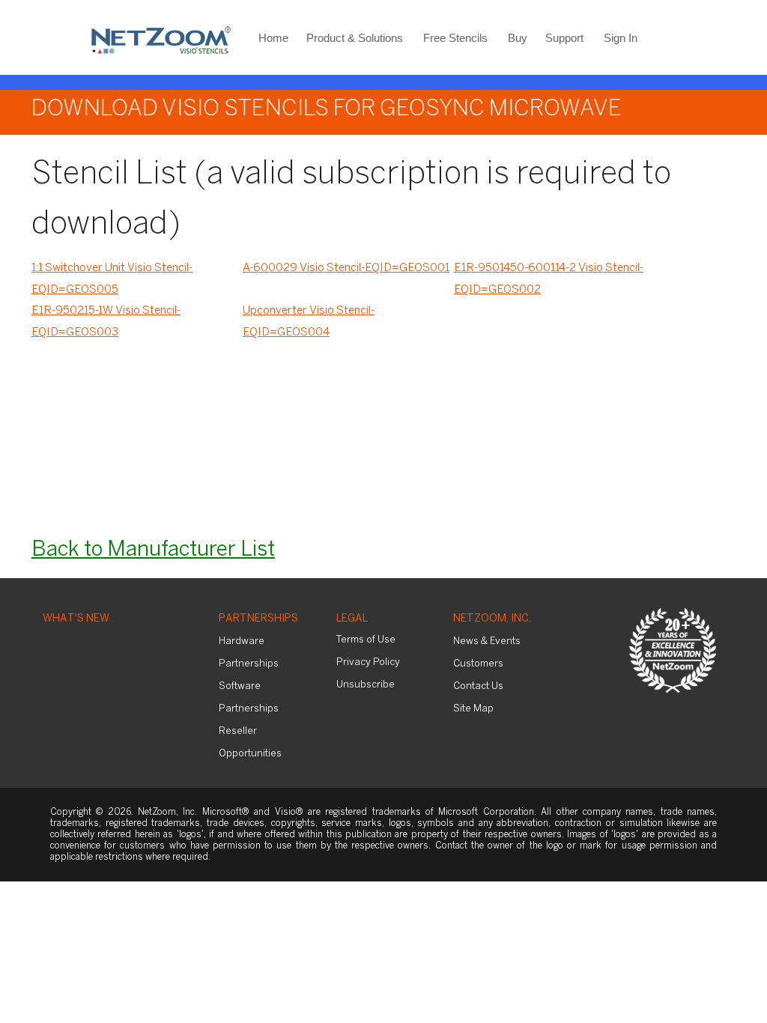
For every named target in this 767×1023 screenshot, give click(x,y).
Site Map (473, 709)
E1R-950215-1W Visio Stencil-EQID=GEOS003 (106, 322)
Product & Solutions (354, 37)
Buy (517, 37)
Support (564, 37)
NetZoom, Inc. (492, 619)
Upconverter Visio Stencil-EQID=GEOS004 (309, 322)
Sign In (620, 37)
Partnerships (258, 619)
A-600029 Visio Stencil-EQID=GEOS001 (346, 268)
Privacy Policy (368, 662)
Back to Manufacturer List (153, 550)
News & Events (487, 641)
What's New (76, 619)
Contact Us (478, 686)
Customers (478, 664)
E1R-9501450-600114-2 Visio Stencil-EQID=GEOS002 (548, 279)
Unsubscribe (365, 685)
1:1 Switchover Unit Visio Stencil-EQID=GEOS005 (111, 279)
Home (273, 37)
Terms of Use (365, 640)
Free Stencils (455, 37)
